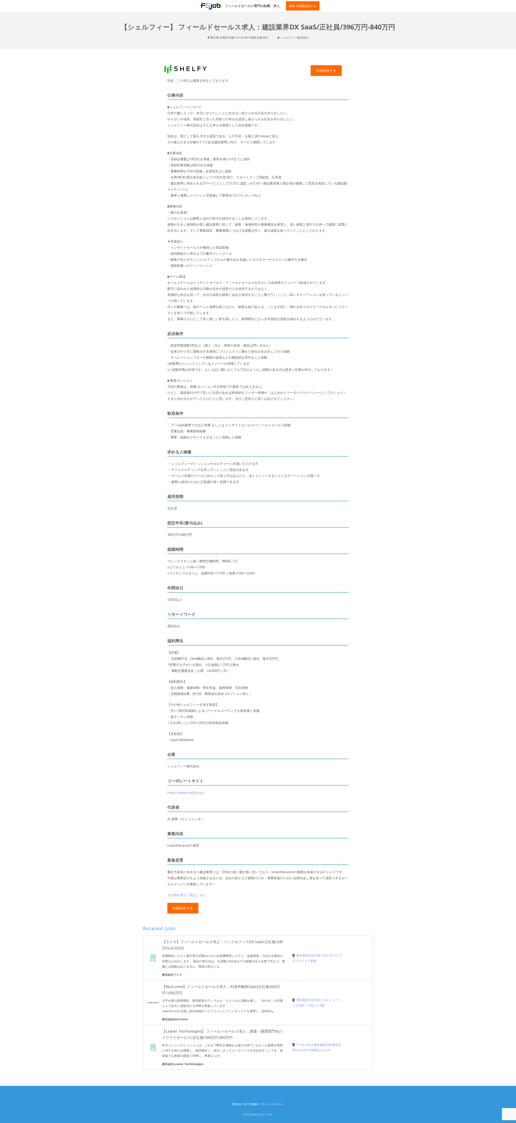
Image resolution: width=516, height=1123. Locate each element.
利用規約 (253, 1104)
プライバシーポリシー (272, 1104)
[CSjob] (211, 5)
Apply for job (326, 70)
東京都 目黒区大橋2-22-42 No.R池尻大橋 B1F (239, 37)
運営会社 (237, 1104)
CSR (245, 1104)
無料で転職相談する (302, 6)
